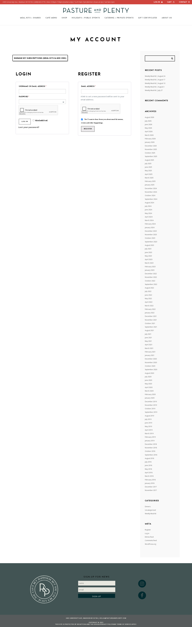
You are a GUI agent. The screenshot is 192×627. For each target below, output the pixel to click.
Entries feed (149, 537)
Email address (92, 86)
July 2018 (148, 462)
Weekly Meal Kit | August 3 (154, 87)
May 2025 (148, 170)
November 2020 (151, 362)
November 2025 (151, 149)
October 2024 (150, 195)
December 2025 (151, 146)
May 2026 (148, 128)
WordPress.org (150, 544)
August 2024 (149, 203)
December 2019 (151, 401)
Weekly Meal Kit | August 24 (155, 76)
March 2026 (149, 135)
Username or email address (37, 86)
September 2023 (151, 242)
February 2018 (150, 480)
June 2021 (148, 337)
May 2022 (148, 298)
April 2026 (148, 131)
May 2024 (148, 213)
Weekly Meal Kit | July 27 (154, 90)
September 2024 (151, 199)
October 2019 (150, 408)
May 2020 (148, 384)
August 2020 (149, 373)
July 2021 (148, 334)
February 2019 (150, 437)
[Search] (172, 58)
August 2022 (149, 288)
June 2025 (148, 167)
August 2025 (149, 160)
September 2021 (151, 327)
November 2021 (151, 320)
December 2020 (151, 359)
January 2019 (149, 441)
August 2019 (149, 416)
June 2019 (148, 423)
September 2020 (151, 369)
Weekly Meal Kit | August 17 (155, 80)
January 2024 (149, 227)
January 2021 (149, 355)
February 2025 (150, 181)
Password (28, 97)
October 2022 (150, 281)
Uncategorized (150, 510)
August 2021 (149, 330)
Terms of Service (124, 624)
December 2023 (151, 231)
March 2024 (149, 220)
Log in (25, 121)
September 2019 (151, 412)
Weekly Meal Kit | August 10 (155, 83)
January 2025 (149, 185)
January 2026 (149, 142)
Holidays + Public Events (86, 18)
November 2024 (151, 192)
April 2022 (148, 302)
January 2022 (149, 313)
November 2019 (151, 405)
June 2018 (148, 465)
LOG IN (157, 2)
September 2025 (151, 156)
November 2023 (151, 234)
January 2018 (149, 483)
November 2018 (151, 448)
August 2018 (149, 458)
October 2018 (150, 451)
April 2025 (148, 174)
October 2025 (150, 153)
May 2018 (148, 469)
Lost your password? (28, 127)
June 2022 (148, 295)
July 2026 (148, 121)
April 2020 (148, 387)
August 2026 (149, 117)
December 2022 (151, 274)
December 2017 (151, 487)
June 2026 (148, 124)
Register (88, 129)
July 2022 (148, 291)
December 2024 (151, 188)
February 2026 (150, 139)
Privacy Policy (106, 624)
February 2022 (150, 309)
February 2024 (150, 224)
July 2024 (148, 206)
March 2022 (149, 306)
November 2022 (151, 277)
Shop (64, 18)
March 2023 (149, 263)
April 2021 (148, 345)
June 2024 (148, 210)
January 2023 (149, 270)
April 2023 (148, 259)
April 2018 (148, 472)
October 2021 (150, 323)
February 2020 (150, 394)
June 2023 (148, 252)
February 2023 (150, 266)
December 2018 (151, 444)
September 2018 (151, 455)
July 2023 (148, 249)
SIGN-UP (96, 596)
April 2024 (148, 217)
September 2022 (151, 284)
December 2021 (151, 316)
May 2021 (148, 341)
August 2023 (149, 245)
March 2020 (149, 391)
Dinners (148, 506)
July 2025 (148, 163)
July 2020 (148, 377)
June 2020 (148, 380)
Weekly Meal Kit (150, 513)
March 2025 (149, 178)
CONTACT (183, 2)
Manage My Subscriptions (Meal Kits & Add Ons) (40, 58)
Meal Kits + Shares (30, 18)
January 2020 (149, 398)
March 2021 (149, 348)
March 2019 (149, 433)
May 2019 (148, 426)
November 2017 (151, 490)
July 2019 (148, 419)
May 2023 (148, 256)
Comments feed (151, 540)
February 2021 (150, 352)
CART (169, 2)
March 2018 (149, 476)
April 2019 (148, 430)
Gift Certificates (147, 18)
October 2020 (150, 366)
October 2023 (150, 238)
